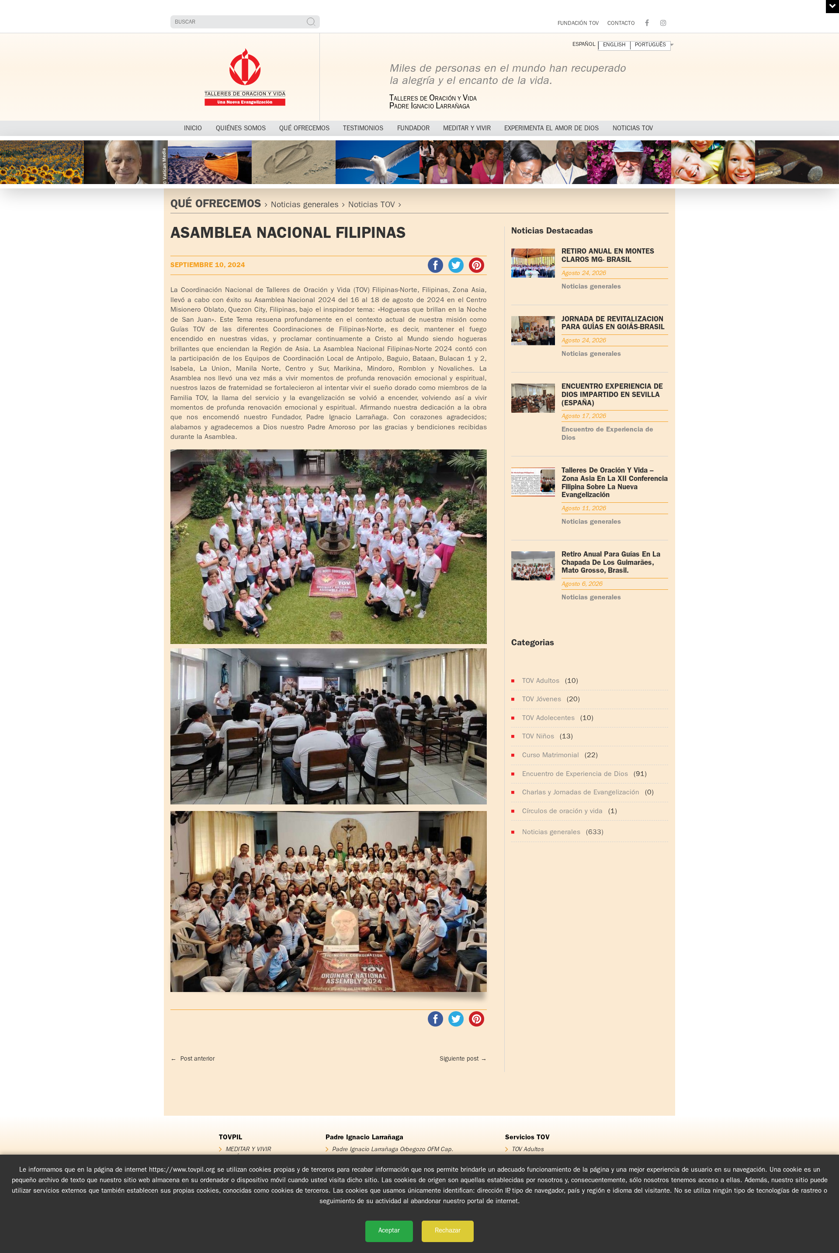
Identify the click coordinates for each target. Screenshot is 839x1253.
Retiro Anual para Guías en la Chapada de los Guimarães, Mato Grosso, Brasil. (611, 563)
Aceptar (389, 1231)
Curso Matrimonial (550, 755)
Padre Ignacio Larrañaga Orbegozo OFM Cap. (392, 1149)
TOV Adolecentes (548, 718)
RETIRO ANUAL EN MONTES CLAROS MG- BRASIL (608, 256)
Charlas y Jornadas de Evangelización (580, 793)
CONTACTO (621, 24)
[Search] (312, 21)
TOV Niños (538, 737)
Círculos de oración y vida (562, 811)
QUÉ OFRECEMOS (215, 205)
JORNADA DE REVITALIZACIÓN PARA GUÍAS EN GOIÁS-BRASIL (613, 324)
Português (650, 45)
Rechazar (448, 1231)
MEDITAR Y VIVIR (248, 1149)
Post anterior (192, 1059)
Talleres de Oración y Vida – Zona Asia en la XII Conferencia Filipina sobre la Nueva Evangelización (615, 483)
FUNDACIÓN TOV (578, 24)
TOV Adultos (540, 681)
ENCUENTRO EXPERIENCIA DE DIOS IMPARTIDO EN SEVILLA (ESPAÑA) (612, 395)
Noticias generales (305, 206)
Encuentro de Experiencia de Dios (575, 774)
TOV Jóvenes (541, 699)
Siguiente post (463, 1059)
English (614, 45)
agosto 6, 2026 (582, 584)
